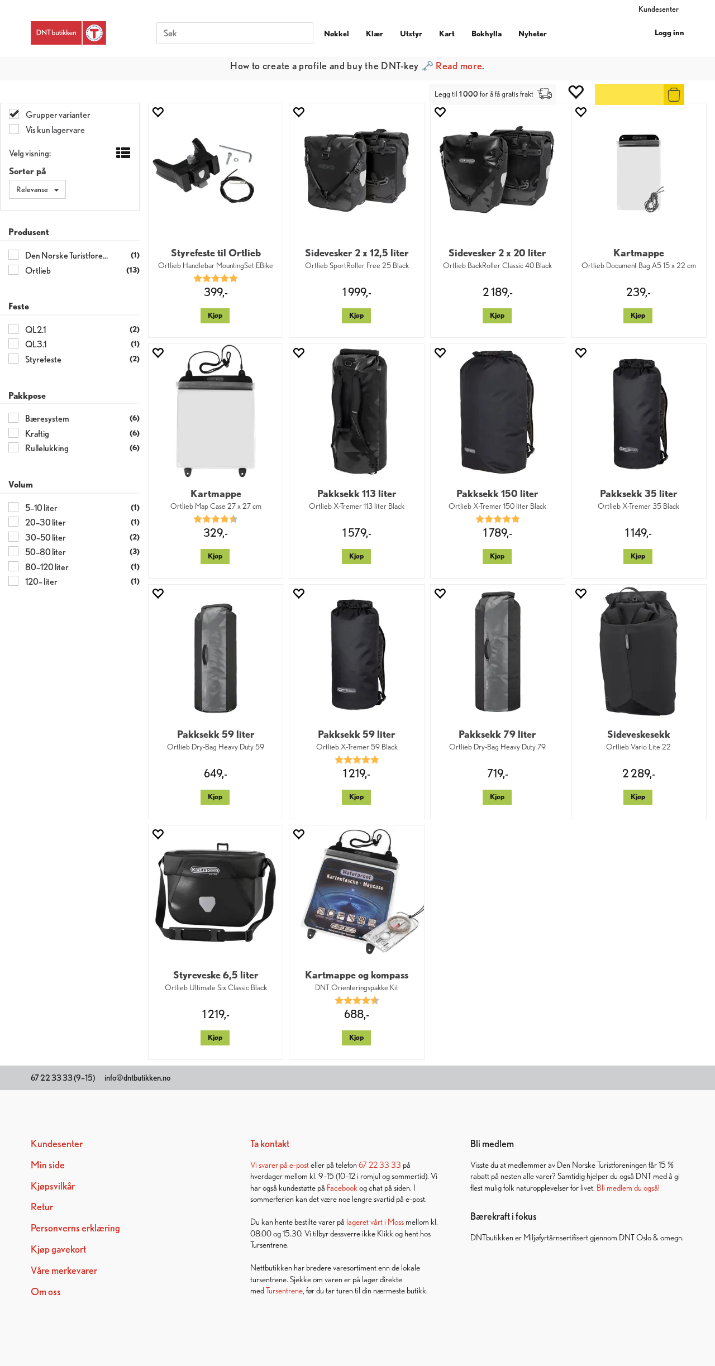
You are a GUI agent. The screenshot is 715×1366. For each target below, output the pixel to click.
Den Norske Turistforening (66, 255)
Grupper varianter (57, 114)
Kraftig (36, 433)
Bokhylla (486, 33)
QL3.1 (35, 344)
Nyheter (532, 33)
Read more (459, 65)
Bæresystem (46, 418)
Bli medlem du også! (628, 1187)
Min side (48, 1165)
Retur (42, 1206)
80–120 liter (46, 567)
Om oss (46, 1291)
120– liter (41, 581)
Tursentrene (284, 1290)
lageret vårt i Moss (375, 1221)
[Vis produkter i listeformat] (122, 153)
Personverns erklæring (75, 1228)
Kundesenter (658, 8)
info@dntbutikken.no (137, 1078)
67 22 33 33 (380, 1164)
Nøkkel (336, 33)
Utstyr (411, 33)
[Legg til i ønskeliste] (157, 112)
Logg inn (669, 32)
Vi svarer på (269, 1164)
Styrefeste (42, 359)
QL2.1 (35, 329)
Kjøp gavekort (58, 1249)
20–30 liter (45, 522)
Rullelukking (46, 448)
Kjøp (215, 315)
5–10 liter (41, 508)
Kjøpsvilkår (53, 1186)
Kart (447, 33)
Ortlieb (37, 270)
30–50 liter (45, 537)
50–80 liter (45, 552)
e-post (299, 1164)
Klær (374, 33)
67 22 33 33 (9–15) (63, 1078)
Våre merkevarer (64, 1270)
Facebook (342, 1187)
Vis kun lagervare (55, 130)
